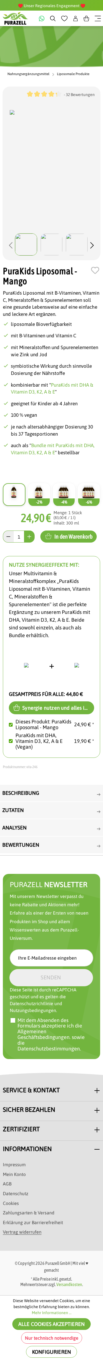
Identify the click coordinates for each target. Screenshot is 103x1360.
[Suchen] (53, 18)
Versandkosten (69, 1284)
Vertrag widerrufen (22, 1231)
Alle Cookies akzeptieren (51, 1324)
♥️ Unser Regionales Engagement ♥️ (51, 5)
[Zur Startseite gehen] (15, 18)
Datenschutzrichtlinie (31, 1003)
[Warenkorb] (86, 18)
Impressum (14, 1164)
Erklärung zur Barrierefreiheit (33, 1222)
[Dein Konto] (75, 18)
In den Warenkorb (73, 536)
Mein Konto (14, 1174)
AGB (7, 1183)
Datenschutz (15, 1193)
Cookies (11, 1203)
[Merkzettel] (64, 18)
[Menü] (98, 18)
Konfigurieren (51, 1352)
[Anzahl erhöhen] (29, 537)
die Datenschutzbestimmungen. (49, 1046)
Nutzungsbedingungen (33, 1010)
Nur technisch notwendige (51, 1338)
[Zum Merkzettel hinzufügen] (95, 270)
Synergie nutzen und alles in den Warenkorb (57, 708)
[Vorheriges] (11, 244)
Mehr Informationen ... (52, 1312)
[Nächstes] (92, 244)
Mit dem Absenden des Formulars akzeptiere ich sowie (51, 1034)
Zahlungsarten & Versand (28, 1212)
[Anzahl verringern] (8, 537)
